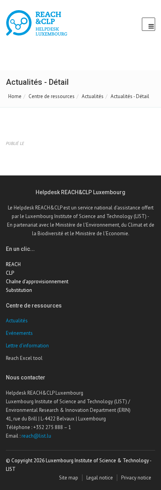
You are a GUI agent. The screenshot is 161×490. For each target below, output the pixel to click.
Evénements (19, 333)
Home (14, 96)
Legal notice (99, 477)
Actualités (93, 96)
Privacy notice (136, 477)
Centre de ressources (52, 96)
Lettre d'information (27, 345)
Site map (68, 477)
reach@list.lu (36, 436)
